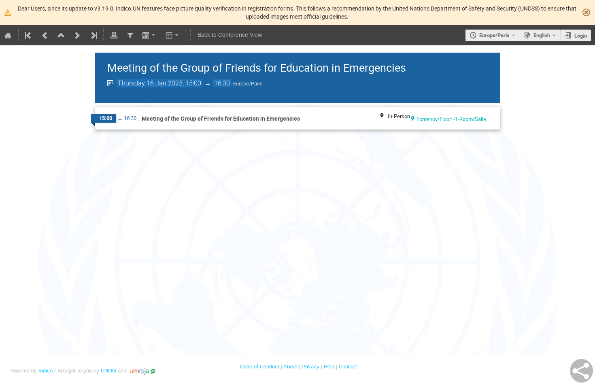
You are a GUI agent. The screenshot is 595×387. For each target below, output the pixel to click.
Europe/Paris (494, 35)
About (290, 366)
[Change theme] (172, 35)
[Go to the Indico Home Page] (8, 35)
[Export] (149, 35)
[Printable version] (114, 35)
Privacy (310, 366)
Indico (45, 370)
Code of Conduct (259, 366)
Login (580, 35)
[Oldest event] (29, 35)
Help (329, 366)
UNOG (108, 370)
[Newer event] (77, 35)
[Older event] (45, 35)
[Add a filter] (130, 35)
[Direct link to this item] (305, 119)
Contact (348, 366)
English (541, 35)
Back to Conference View (230, 35)
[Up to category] (61, 35)
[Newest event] (93, 35)
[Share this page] (581, 371)
